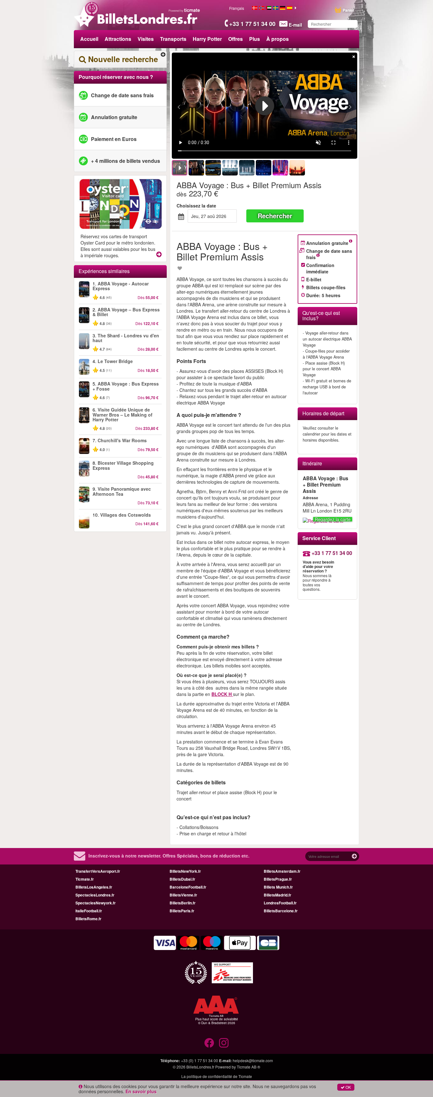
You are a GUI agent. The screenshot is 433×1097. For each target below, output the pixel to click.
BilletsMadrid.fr (277, 895)
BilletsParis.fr (182, 911)
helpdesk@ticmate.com (253, 1060)
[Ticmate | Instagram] (224, 1043)
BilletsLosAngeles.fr (93, 887)
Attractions (118, 38)
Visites (146, 38)
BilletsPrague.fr (278, 879)
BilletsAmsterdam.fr (282, 871)
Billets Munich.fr (278, 887)
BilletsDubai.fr (182, 879)
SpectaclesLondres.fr (94, 895)
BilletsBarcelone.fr (281, 911)
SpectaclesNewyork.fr (95, 903)
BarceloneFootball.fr (188, 887)
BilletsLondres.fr (200, 1066)
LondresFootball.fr (280, 903)
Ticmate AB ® (248, 1066)
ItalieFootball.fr (88, 911)
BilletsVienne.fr (183, 895)
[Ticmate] (184, 10)
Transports (173, 38)
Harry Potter (207, 38)
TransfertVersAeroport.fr (97, 871)
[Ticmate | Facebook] (209, 1043)
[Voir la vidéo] (264, 105)
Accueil (89, 38)
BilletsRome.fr (88, 919)
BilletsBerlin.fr (183, 903)
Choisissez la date (196, 205)
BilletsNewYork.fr (185, 871)
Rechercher (275, 215)
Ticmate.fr (84, 879)
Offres (235, 38)
